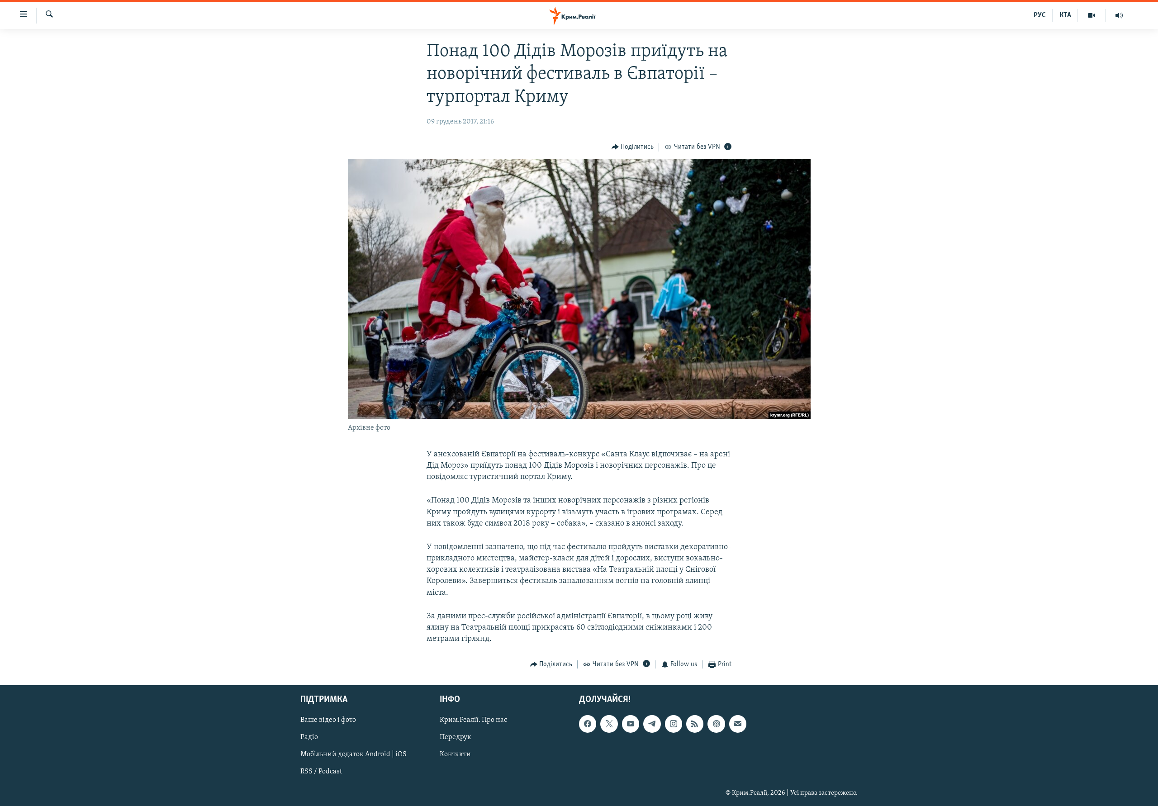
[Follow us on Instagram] (673, 723)
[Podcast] (716, 723)
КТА (1065, 15)
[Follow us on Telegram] (651, 723)
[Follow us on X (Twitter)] (608, 723)
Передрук (455, 737)
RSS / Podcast (321, 771)
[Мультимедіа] (1092, 15)
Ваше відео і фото (328, 720)
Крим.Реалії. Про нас (473, 720)
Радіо (309, 737)
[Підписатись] (737, 723)
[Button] (633, 147)
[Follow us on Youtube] (630, 723)
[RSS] (694, 723)
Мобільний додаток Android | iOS (353, 754)
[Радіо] (1119, 15)
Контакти (455, 754)
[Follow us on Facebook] (587, 723)
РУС (1040, 15)
